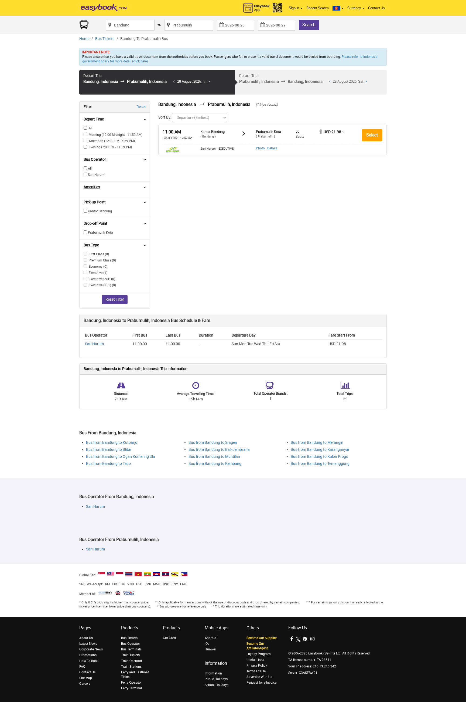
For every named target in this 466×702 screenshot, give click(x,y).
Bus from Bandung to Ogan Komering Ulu (120, 456)
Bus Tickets (104, 38)
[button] (338, 8)
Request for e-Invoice (261, 682)
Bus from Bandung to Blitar (109, 449)
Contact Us (376, 8)
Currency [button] (354, 8)
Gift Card (169, 638)
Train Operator (131, 661)
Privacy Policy (256, 665)
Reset (141, 107)
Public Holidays (216, 679)
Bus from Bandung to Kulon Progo (319, 456)
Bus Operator (130, 644)
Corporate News (91, 649)
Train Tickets (130, 655)
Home (84, 38)
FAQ (82, 667)
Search (309, 24)
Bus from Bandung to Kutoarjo (111, 442)
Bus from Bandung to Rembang (215, 463)
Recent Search (317, 8)
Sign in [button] (294, 8)
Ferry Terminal (131, 688)
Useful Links (255, 660)
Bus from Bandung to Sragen (213, 442)
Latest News (88, 644)
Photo (260, 148)
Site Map (85, 678)
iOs (207, 644)
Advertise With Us (259, 677)
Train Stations (131, 667)
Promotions (88, 655)
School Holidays (216, 685)
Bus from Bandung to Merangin (317, 442)
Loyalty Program (258, 654)
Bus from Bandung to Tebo (108, 463)
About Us (86, 638)
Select (372, 134)
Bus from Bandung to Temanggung (320, 463)
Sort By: (164, 117)
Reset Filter (114, 299)
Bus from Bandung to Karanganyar (320, 449)
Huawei (210, 649)
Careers (84, 684)
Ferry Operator (131, 682)
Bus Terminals (131, 649)
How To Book (88, 661)
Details (272, 148)
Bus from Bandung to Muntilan (214, 456)
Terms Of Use (256, 671)
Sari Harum (94, 344)
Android (210, 638)
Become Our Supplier (261, 638)
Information (213, 673)
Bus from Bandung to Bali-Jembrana (219, 449)
